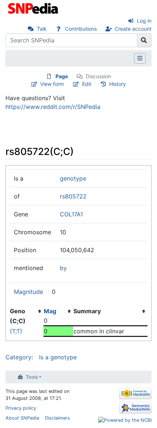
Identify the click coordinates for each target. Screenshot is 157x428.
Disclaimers (57, 418)
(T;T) (16, 331)
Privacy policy (20, 408)
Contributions (81, 29)
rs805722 (73, 196)
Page (61, 76)
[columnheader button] (58, 311)
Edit (86, 84)
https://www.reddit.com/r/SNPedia (52, 106)
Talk (42, 29)
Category (18, 357)
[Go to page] (144, 40)
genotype (73, 178)
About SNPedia (22, 418)
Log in (144, 21)
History (117, 84)
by (63, 268)
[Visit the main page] (33, 7)
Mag (50, 311)
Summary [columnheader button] (87, 311)
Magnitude (28, 291)
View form (52, 84)
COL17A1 (71, 214)
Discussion (98, 76)
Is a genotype (58, 357)
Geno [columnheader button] (17, 311)
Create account (133, 29)
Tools (32, 377)
